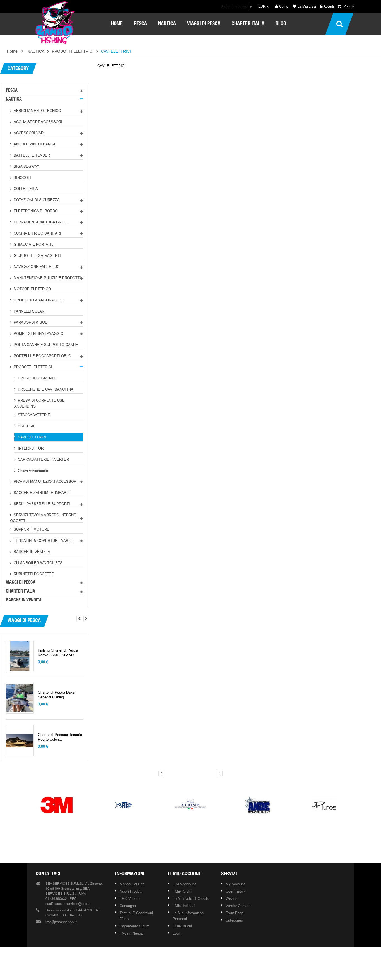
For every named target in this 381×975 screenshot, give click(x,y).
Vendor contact (238, 905)
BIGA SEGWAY (26, 166)
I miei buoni (182, 925)
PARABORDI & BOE (30, 322)
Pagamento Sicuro (134, 925)
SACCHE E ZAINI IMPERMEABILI (42, 492)
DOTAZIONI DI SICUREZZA (36, 199)
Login (177, 933)
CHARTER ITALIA (20, 591)
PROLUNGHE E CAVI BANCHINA (45, 389)
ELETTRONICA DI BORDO (35, 210)
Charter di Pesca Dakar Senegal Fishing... (57, 694)
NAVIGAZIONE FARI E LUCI (37, 266)
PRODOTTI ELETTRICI (32, 366)
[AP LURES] (324, 804)
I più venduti (130, 898)
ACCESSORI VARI (29, 132)
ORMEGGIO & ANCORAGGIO (38, 300)
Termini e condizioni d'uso (136, 915)
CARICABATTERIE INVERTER (43, 459)
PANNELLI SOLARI (29, 311)
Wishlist (232, 898)
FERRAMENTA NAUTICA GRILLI (40, 222)
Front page (234, 912)
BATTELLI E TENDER (31, 155)
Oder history (236, 891)
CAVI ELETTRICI (31, 437)
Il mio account (184, 874)
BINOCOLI (22, 177)
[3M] (56, 804)
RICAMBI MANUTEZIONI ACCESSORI (45, 481)
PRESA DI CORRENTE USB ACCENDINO (39, 403)
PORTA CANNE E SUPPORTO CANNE (45, 344)
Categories (234, 920)
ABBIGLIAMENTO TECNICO (37, 110)
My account (235, 883)
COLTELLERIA (25, 188)
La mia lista (306, 6)
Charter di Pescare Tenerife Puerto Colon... (60, 737)
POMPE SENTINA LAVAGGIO (38, 333)
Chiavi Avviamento (32, 470)
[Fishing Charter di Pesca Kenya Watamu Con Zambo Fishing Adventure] (20, 656)
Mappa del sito (132, 883)
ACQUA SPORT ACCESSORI (37, 121)
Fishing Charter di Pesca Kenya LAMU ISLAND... (58, 652)
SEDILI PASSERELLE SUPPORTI (41, 503)
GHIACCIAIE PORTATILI (33, 244)
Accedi (328, 6)
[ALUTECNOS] (190, 804)
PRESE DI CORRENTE (36, 378)
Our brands (191, 784)
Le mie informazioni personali (188, 915)
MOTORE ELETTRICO (32, 288)
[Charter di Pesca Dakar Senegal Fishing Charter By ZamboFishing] (20, 698)
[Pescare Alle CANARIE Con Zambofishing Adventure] (20, 740)
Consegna (128, 905)
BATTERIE (26, 425)
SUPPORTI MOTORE (31, 529)
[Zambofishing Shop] (55, 22)
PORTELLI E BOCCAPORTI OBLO (42, 355)
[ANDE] (257, 804)
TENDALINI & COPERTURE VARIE (42, 540)
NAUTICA (14, 100)
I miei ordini (182, 891)
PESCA (12, 91)
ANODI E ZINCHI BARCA (34, 144)
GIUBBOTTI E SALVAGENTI (37, 255)
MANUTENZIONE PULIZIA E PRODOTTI (47, 277)
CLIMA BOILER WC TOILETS (37, 562)
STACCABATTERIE (33, 414)
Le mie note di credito (191, 898)
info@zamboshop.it (61, 921)
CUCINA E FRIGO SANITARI (37, 233)
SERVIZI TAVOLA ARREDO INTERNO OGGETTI (43, 517)
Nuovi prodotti (131, 891)
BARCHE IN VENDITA (31, 551)
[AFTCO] (123, 804)
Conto (283, 6)
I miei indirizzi (184, 905)
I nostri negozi (132, 933)
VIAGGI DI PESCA (20, 583)
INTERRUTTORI (31, 448)
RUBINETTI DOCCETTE (33, 573)
